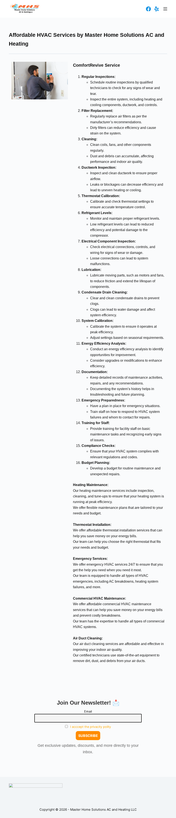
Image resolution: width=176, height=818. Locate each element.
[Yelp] (156, 8)
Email (88, 711)
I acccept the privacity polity (90, 726)
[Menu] (165, 9)
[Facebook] (148, 8)
